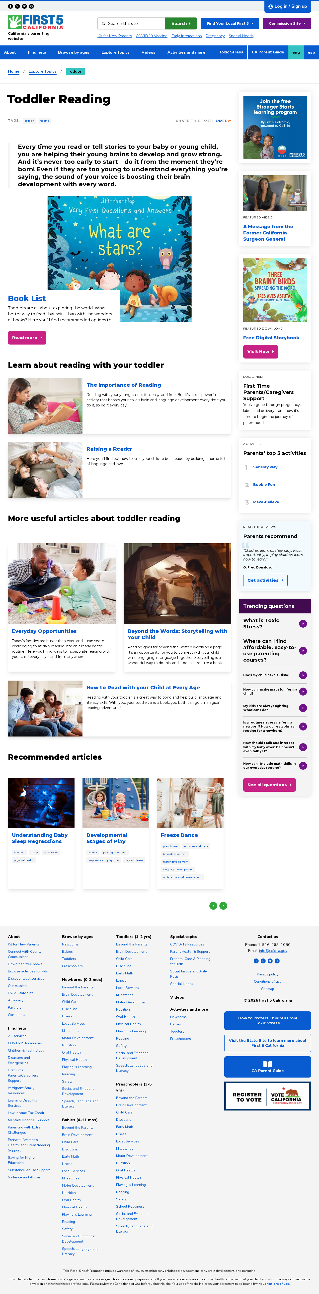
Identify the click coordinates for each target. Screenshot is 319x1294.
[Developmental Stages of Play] (115, 803)
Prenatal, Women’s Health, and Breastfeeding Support (29, 1145)
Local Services (73, 1023)
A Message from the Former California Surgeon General (268, 233)
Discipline (69, 1009)
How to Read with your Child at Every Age (143, 688)
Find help (37, 52)
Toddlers (69, 958)
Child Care (70, 1001)
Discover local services (26, 978)
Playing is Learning (115, 852)
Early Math (70, 1156)
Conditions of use (268, 981)
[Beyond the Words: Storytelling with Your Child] (177, 583)
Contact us (16, 1014)
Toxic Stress (231, 52)
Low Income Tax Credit (26, 1112)
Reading (44, 120)
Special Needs (241, 36)
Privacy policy (267, 974)
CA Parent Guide (268, 52)
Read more (24, 337)
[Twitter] (24, 6)
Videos (149, 52)
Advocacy (15, 1000)
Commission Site (285, 23)
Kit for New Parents (114, 36)
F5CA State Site (20, 993)
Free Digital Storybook (271, 338)
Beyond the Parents (77, 987)
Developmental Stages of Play (106, 838)
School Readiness (130, 1206)
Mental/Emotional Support (28, 1120)
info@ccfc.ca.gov (273, 950)
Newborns (70, 944)
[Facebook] (10, 6)
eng (298, 54)
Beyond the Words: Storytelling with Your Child (177, 634)
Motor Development (175, 861)
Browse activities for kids (28, 971)
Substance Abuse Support (29, 1170)
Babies (67, 951)
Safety (67, 1081)
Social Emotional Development (182, 877)
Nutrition (69, 1045)
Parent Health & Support (190, 951)
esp (313, 54)
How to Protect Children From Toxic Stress (267, 1020)
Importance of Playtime (103, 860)
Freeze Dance (179, 835)
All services (17, 1036)
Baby (34, 852)
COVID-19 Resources (25, 1043)
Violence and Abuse (24, 1177)
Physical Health (24, 860)
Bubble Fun (264, 484)
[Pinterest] (17, 6)
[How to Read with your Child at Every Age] (45, 709)
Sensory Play (265, 467)
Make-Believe (266, 502)
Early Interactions (186, 36)
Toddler (29, 120)
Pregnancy (215, 36)
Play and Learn (134, 860)
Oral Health (71, 1052)
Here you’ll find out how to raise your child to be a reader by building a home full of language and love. (155, 461)
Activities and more (186, 52)
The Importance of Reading (123, 385)
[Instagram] (31, 6)
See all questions (267, 784)
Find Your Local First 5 (228, 23)
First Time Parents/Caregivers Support (268, 392)
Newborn (19, 852)
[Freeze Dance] (190, 803)
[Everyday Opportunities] (62, 583)
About (10, 52)
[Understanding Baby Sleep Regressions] (41, 803)
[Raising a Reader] (45, 470)
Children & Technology (26, 1050)
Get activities (263, 580)
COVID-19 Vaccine (151, 36)
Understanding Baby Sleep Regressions (40, 838)
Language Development (178, 869)
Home (13, 71)
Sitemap (267, 988)
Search (179, 23)
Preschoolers (72, 966)
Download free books (25, 964)
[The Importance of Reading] (45, 406)
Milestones (51, 852)
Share (221, 121)
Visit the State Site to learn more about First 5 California (268, 1043)
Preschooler (170, 846)
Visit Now (258, 351)
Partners (14, 1007)
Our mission (17, 985)
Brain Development (175, 854)
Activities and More (196, 846)
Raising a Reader (109, 449)
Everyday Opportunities (44, 631)
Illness (67, 1016)
